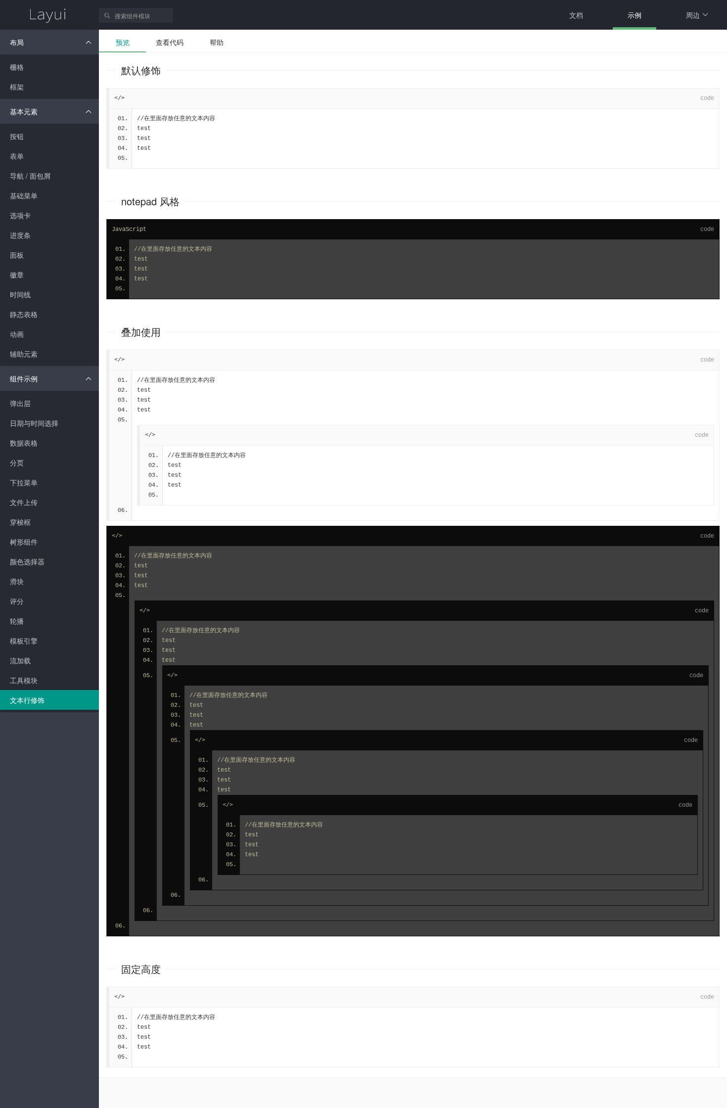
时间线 (20, 294)
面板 (17, 255)
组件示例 (24, 378)
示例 (634, 15)
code (707, 98)
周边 (693, 15)
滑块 (17, 581)
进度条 (20, 235)
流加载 (20, 660)
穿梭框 (20, 522)
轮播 (17, 621)
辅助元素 (24, 354)
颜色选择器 (27, 561)
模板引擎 (24, 641)
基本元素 (24, 111)
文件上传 (24, 502)
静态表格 (24, 314)
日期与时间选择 (34, 423)
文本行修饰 (27, 700)
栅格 (17, 67)
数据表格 (24, 443)
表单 (17, 156)
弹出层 (20, 403)
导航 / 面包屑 (30, 176)
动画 (17, 334)
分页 (17, 462)
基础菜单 (24, 195)
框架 (17, 87)
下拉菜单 (24, 482)
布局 (17, 42)
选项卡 (20, 215)
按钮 (17, 136)
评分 (17, 601)
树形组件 (24, 542)
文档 (576, 15)
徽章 (17, 274)
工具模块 (24, 680)
